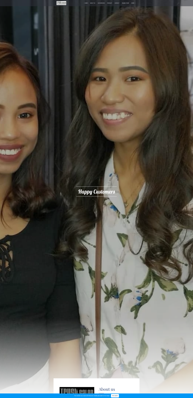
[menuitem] (86, 3)
